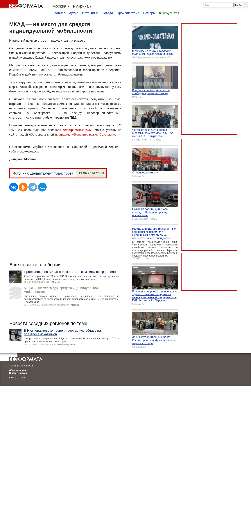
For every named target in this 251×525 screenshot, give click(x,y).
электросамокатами (77, 130)
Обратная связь (17, 370)
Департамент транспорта (51, 173)
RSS (23, 377)
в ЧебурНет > (169, 13)
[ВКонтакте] (13, 187)
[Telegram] (32, 187)
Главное (59, 13)
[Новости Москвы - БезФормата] (22, 4)
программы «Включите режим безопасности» (88, 134)
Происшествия (128, 13)
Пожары (149, 13)
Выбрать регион (18, 373)
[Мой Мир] (42, 187)
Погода (107, 13)
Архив (73, 13)
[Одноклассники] (23, 187)
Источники (90, 13)
